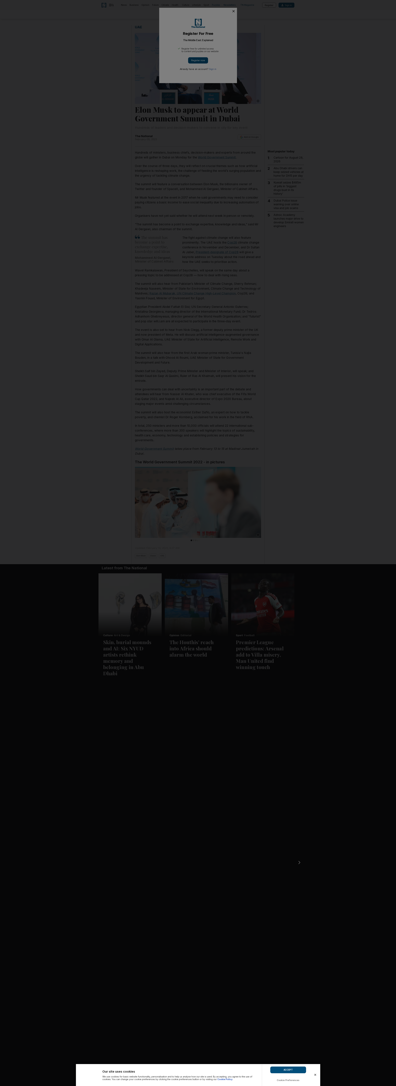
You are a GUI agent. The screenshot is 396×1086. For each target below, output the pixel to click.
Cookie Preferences (288, 1080)
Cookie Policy (224, 1079)
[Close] (315, 1074)
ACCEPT (288, 1069)
